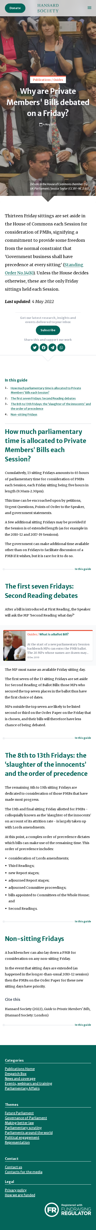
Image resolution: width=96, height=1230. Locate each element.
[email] (52, 347)
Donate (15, 8)
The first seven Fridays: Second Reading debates (43, 398)
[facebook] (44, 347)
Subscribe (48, 330)
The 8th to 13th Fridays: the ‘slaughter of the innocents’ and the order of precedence (46, 765)
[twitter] (35, 347)
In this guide (83, 569)
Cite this (12, 999)
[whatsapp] (61, 347)
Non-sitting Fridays (24, 414)
